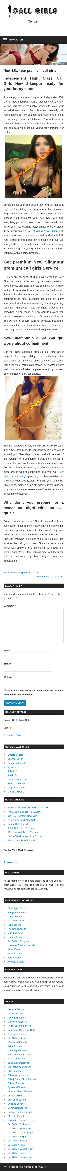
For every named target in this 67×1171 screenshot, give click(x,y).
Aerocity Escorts (15, 1009)
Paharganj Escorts (16, 1017)
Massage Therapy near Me (21, 945)
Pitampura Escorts (16, 1034)
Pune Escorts (14, 924)
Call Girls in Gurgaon (18, 941)
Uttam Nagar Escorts (18, 1062)
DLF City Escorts (16, 1116)
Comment (10, 605)
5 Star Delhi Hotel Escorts (20, 828)
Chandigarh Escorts (17, 908)
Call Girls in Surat (16, 1144)
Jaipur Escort (14, 949)
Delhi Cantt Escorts (17, 1107)
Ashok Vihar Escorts (18, 1075)
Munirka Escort (15, 933)
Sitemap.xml (12, 862)
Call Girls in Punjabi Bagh (20, 1157)
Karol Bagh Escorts (17, 1050)
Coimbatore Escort (17, 779)
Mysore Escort (15, 754)
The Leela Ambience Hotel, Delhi (24, 811)
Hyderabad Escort (16, 783)
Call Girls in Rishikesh (18, 1124)
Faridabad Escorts (16, 929)
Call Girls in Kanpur (17, 1140)
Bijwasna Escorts (16, 1087)
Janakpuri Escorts (16, 1058)
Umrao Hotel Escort (17, 824)
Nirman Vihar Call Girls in (49, 576)
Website (8, 677)
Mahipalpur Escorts (17, 1021)
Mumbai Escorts (15, 916)
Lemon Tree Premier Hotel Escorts (25, 836)
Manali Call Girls (15, 791)
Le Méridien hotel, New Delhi (21, 820)
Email (7, 663)
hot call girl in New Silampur (43, 231)
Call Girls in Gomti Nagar (20, 1132)
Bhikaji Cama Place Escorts (21, 1079)
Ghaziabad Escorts (17, 1042)
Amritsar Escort (15, 961)
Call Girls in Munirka (17, 1038)
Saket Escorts (14, 1046)
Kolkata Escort (14, 771)
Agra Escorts (14, 957)
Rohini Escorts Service (19, 1025)
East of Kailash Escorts (19, 1067)
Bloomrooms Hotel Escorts (21, 840)
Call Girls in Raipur (16, 1136)
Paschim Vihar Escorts (19, 1054)
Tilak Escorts (14, 1071)
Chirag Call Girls (15, 1095)
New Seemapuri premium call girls (22, 572)
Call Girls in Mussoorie (19, 1128)
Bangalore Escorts (16, 912)
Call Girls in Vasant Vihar (20, 1149)
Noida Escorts (14, 953)
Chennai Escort (15, 758)
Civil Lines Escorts (16, 1099)
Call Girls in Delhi (12, 735)
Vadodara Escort (15, 767)
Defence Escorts (16, 1103)
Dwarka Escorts (15, 1013)
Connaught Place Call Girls (21, 1030)
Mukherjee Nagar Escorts (20, 1120)
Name (7, 650)
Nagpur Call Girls (16, 787)
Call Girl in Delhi (15, 920)
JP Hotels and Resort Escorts (22, 832)
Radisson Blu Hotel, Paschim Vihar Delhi (28, 807)
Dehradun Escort (16, 763)
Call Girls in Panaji (16, 1153)
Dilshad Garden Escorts (19, 1112)
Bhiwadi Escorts (15, 1083)
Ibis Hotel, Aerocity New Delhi (22, 816)
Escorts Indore (14, 937)
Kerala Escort (14, 775)
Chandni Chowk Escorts (19, 1091)
